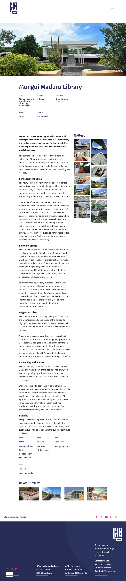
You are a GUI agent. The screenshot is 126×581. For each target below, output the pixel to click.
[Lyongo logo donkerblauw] (13, 3)
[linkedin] (16, 569)
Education (29, 496)
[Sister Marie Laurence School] (97, 491)
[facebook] (7, 569)
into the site (61, 186)
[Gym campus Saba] (29, 491)
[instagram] (12, 569)
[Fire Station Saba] (52, 491)
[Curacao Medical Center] (74, 491)
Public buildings (51, 495)
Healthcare (71, 494)
